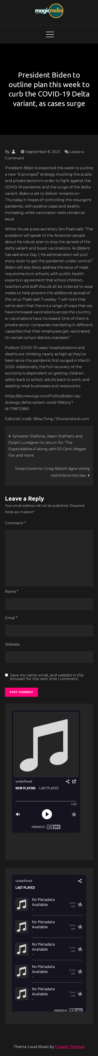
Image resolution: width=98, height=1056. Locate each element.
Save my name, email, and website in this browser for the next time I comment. (46, 677)
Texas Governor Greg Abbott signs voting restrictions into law (52, 472)
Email (11, 618)
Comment (15, 523)
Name (11, 591)
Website (12, 644)
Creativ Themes (70, 1047)
